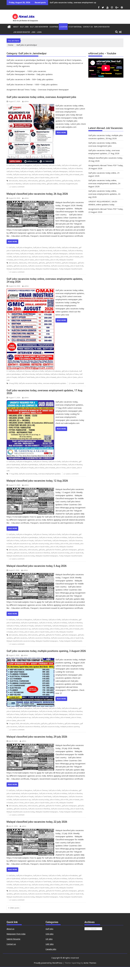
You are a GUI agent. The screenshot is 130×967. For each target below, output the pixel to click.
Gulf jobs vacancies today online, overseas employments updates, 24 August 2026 (104, 183)
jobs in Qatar (29, 178)
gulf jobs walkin (52, 184)
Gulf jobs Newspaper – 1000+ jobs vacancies (26, 71)
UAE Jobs (50, 944)
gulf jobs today (67, 181)
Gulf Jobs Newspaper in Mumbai (20, 74)
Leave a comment (18, 187)
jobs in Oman (18, 178)
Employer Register (102, 27)
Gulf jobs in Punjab (27, 171)
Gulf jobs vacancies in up (22, 174)
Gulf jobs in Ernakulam (70, 165)
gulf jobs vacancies (20, 266)
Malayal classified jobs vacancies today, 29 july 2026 (37, 736)
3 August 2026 (14, 723)
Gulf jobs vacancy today (40, 174)
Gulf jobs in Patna (13, 171)
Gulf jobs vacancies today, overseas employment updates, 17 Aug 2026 (44, 392)
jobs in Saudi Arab (76, 266)
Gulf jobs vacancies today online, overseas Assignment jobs (41, 97)
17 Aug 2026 (13, 474)
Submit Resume (13, 939)
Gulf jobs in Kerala (45, 168)
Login (39, 32)
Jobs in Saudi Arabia (42, 178)
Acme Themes (90, 963)
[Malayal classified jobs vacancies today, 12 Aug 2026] (30, 489)
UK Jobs (49, 939)
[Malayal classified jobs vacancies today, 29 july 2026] (30, 745)
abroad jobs (13, 181)
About (16, 27)
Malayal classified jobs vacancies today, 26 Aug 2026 (73, 2)
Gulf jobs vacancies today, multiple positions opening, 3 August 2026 (46, 651)
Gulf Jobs (24, 27)
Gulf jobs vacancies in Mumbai (39, 266)
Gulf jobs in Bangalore (24, 165)
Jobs (33, 32)
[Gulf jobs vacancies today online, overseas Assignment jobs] (30, 105)
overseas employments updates (54, 383)
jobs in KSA (64, 174)
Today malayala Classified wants (70, 269)
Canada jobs (51, 949)
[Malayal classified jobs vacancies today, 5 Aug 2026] (30, 574)
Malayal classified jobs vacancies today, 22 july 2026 (37, 821)
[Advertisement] (105, 103)
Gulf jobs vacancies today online (34, 184)
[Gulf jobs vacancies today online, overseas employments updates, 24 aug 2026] (30, 290)
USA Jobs (49, 934)
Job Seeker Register (21, 32)
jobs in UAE (54, 178)
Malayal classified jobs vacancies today (21, 269)
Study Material (75, 27)
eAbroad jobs (33, 181)
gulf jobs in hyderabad (70, 371)
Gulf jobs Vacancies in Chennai (19, 84)
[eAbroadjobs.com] (9, 26)
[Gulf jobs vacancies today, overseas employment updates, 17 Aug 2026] (30, 401)
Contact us (11, 944)
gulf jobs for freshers (53, 181)
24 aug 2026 (13, 383)
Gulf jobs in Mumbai (75, 168)
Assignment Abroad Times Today (21, 89)
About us (10, 928)
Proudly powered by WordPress (48, 963)
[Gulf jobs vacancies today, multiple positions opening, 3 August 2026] (30, 659)
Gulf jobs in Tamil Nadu (43, 171)
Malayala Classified (66, 260)
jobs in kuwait (51, 377)
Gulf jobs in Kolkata (60, 168)
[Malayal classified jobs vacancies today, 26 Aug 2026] (30, 202)
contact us (88, 27)
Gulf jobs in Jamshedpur (29, 168)
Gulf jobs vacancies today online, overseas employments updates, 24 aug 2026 (45, 280)
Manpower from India (16, 934)
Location (63, 27)
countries (53, 27)
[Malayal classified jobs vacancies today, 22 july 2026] (30, 830)
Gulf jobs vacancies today (60, 266)
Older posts (14, 908)
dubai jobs (23, 181)
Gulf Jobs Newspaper (39, 27)
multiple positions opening (70, 727)
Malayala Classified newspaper (47, 269)
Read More (61, 133)
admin (26, 101)
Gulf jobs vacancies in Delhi (18, 79)
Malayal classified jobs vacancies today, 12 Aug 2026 (37, 480)
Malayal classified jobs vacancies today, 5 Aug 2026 (37, 565)
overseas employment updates (49, 474)
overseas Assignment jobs (68, 184)
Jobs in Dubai (54, 174)
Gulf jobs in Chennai (40, 165)
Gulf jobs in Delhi (54, 165)
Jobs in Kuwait (74, 174)
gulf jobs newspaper (69, 263)
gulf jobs (42, 181)
